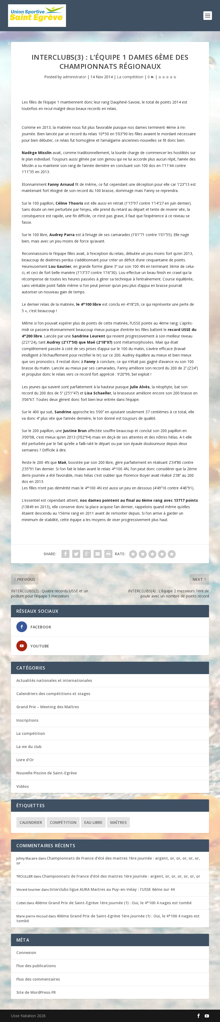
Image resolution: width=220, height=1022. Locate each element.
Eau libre (93, 822)
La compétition (130, 76)
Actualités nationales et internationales (54, 680)
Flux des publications (36, 965)
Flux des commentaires (38, 979)
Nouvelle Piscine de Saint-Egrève (46, 772)
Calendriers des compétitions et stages (53, 693)
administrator (74, 76)
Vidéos (22, 786)
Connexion (26, 952)
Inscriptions (27, 720)
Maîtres (118, 822)
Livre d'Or (25, 759)
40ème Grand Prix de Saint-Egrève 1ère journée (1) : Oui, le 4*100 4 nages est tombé (113, 902)
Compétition (63, 822)
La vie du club (29, 746)
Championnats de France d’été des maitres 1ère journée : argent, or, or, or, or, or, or (108, 861)
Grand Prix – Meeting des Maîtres (47, 706)
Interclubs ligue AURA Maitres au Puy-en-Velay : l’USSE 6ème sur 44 (112, 889)
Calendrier (31, 822)
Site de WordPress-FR (36, 992)
